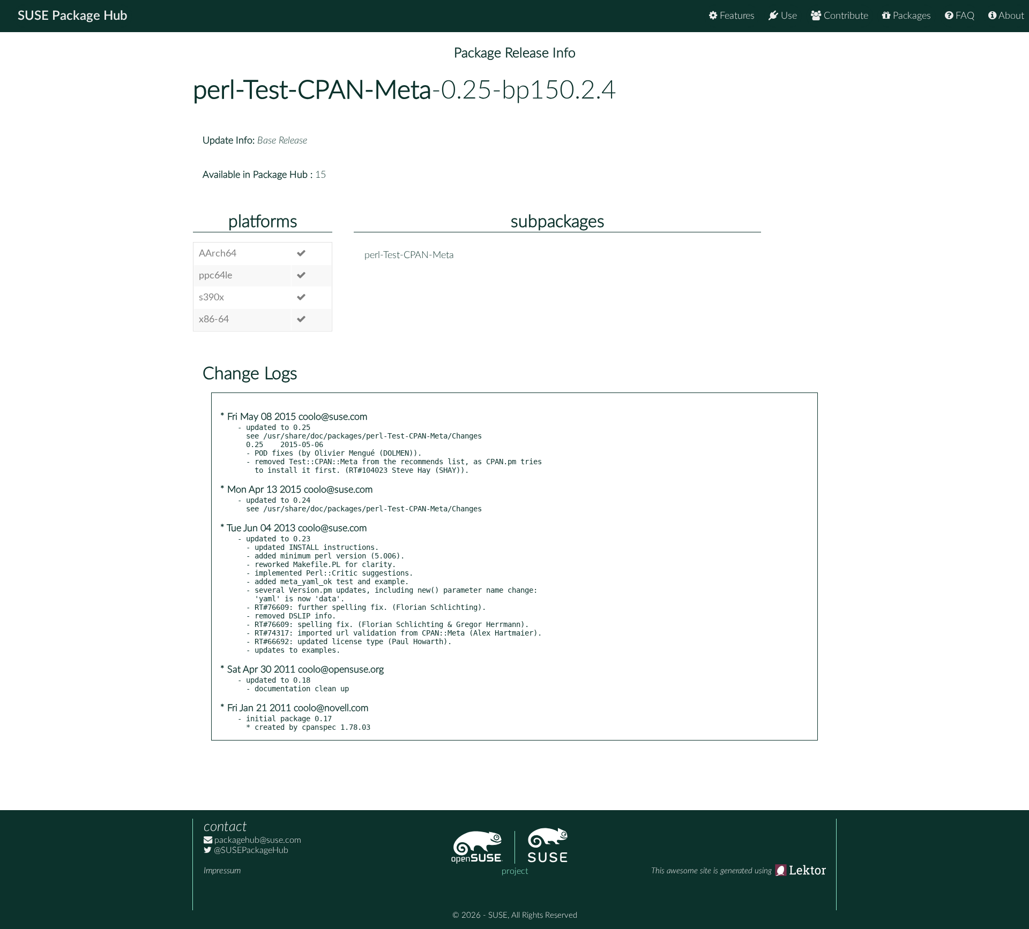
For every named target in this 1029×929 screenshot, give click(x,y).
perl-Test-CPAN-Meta (312, 90)
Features (736, 16)
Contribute (844, 16)
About (1010, 16)
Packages (910, 16)
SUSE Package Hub (73, 16)
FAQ (963, 16)
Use (787, 16)
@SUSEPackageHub (250, 850)
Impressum (222, 870)
